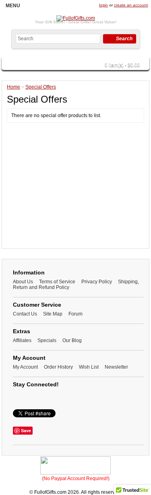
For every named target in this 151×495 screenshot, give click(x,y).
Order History (58, 367)
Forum (75, 314)
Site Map (52, 314)
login (103, 5)
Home (13, 87)
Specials (46, 340)
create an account (131, 5)
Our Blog (72, 340)
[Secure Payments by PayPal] (75, 473)
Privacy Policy (96, 282)
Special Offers (40, 87)
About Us (23, 282)
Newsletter (116, 367)
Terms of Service (57, 282)
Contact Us (25, 314)
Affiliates (22, 340)
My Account (25, 367)
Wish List (89, 367)
